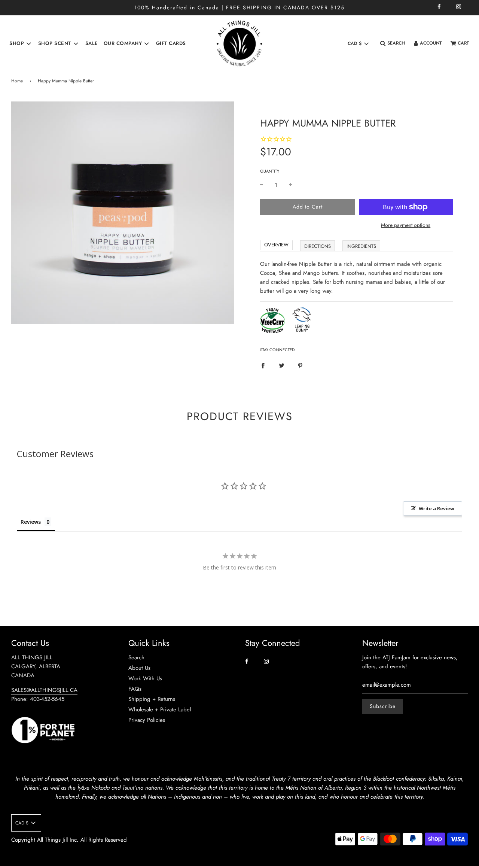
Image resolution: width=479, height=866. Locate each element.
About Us (139, 668)
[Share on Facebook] (262, 365)
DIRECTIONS (317, 246)
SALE (91, 43)
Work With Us (145, 678)
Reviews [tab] (31, 521)
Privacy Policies (146, 720)
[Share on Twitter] (281, 365)
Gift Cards (171, 43)
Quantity (269, 171)
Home (17, 81)
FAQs (134, 689)
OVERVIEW (276, 244)
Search (136, 657)
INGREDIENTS (361, 246)
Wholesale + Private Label (159, 709)
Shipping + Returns (151, 699)
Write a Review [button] (436, 508)
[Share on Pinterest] (300, 365)
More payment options (405, 225)
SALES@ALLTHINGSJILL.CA (44, 690)
